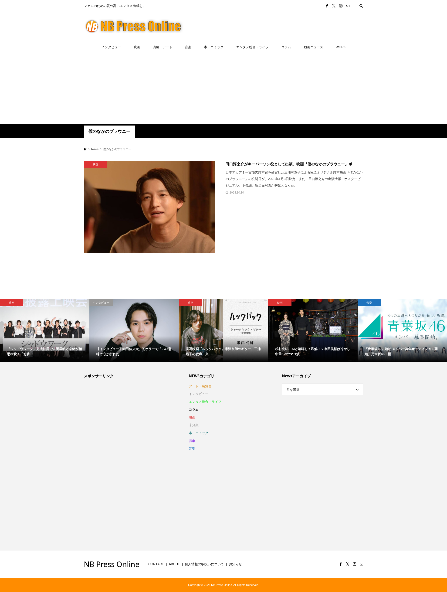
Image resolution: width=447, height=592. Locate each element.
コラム (286, 47)
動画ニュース (313, 47)
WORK (341, 47)
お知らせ (235, 564)
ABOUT (174, 564)
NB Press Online (111, 564)
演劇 (192, 441)
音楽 (188, 47)
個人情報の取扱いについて (204, 564)
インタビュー (111, 47)
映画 (137, 47)
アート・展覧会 (200, 386)
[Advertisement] (223, 88)
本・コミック (214, 47)
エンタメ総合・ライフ (252, 47)
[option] (44, 330)
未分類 (194, 425)
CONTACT (156, 564)
